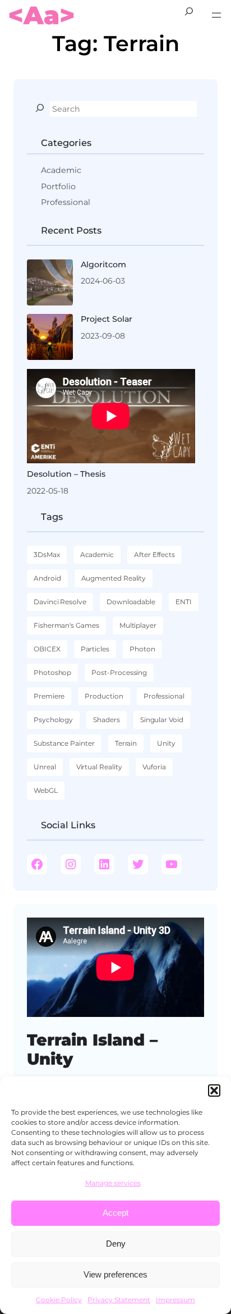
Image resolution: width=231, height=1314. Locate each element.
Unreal (45, 767)
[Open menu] (216, 15)
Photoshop (52, 672)
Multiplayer (137, 625)
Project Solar (106, 319)
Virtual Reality (99, 767)
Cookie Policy (59, 1299)
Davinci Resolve (60, 601)
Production (104, 696)
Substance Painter (64, 743)
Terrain (126, 743)
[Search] (40, 108)
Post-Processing (119, 672)
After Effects (154, 554)
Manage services (113, 1183)
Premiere (49, 696)
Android (47, 578)
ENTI (183, 601)
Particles (95, 649)
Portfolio (58, 186)
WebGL (46, 790)
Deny (116, 1243)
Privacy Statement (118, 1299)
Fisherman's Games (66, 625)
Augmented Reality (113, 578)
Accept (115, 1212)
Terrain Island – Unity (92, 1049)
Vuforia (154, 767)
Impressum (175, 1299)
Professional (65, 202)
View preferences (115, 1274)
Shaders (106, 719)
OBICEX (47, 649)
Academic (61, 170)
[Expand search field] (189, 15)
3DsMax (47, 554)
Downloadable (131, 601)
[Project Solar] (50, 338)
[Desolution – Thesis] (111, 416)
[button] (214, 1090)
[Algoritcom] (50, 284)
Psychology (53, 719)
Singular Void (161, 719)
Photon (142, 649)
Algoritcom (103, 264)
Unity (166, 743)
